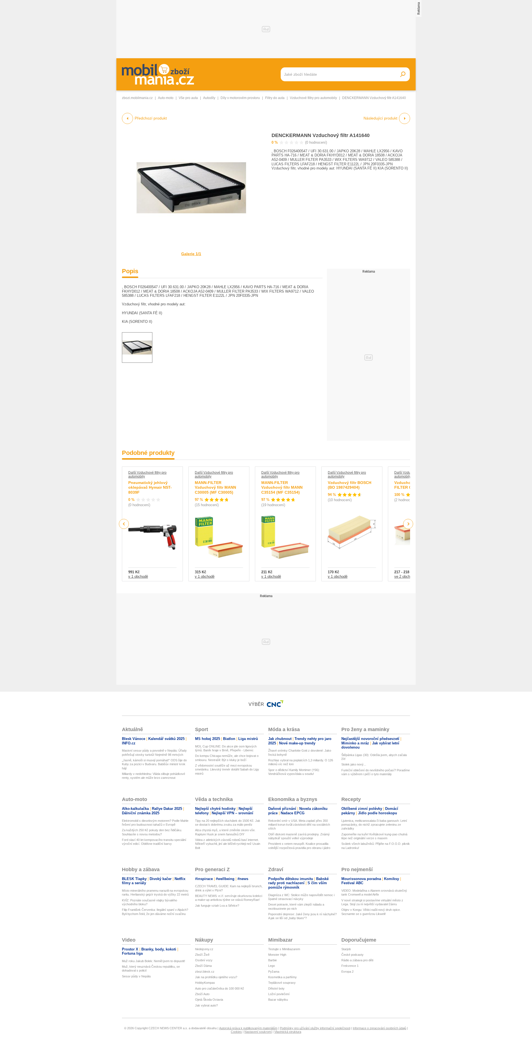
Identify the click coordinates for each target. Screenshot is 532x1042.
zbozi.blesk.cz (204, 971)
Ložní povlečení (279, 994)
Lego (271, 965)
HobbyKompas (205, 982)
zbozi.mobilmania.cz (137, 98)
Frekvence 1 (350, 965)
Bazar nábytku (278, 999)
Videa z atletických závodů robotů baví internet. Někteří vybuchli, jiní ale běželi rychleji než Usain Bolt (227, 844)
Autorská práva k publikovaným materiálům (248, 1028)
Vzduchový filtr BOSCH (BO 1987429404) (349, 485)
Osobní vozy (204, 960)
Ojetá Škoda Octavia (209, 999)
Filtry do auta (275, 98)
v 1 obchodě (138, 576)
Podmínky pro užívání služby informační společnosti (315, 1028)
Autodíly (209, 98)
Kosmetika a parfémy (282, 977)
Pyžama (273, 971)
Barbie (272, 960)
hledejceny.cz (204, 949)
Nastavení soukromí (258, 1031)
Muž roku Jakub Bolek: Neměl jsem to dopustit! (153, 961)
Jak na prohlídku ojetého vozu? (216, 977)
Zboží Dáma (203, 965)
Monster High (277, 954)
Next (408, 524)
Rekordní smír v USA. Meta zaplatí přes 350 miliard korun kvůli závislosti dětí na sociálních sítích (299, 824)
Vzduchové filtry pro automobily (313, 98)
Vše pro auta (188, 98)
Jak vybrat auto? (206, 1005)
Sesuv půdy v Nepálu (136, 976)
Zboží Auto (202, 994)
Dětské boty (276, 988)
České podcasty (352, 954)
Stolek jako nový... (353, 764)
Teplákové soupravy (282, 982)
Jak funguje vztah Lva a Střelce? (217, 905)
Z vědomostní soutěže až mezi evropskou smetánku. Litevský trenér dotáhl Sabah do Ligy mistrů (227, 769)
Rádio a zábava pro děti (357, 960)
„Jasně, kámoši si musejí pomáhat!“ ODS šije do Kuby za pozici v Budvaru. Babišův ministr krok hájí (154, 764)
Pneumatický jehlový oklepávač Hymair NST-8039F (150, 487)
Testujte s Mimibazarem (284, 949)
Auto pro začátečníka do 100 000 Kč (219, 988)
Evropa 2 (347, 971)
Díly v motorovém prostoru (240, 98)
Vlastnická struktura (287, 1031)
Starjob (346, 949)
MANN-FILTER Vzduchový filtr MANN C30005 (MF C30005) (215, 487)
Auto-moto (165, 98)
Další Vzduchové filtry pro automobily (147, 474)
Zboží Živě (202, 954)
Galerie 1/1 (191, 254)
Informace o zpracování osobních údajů (379, 1028)
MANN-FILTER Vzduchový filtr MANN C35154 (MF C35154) (282, 487)
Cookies (236, 1031)
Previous (124, 523)
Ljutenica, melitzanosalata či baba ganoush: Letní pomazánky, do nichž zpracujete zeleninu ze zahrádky (374, 824)
